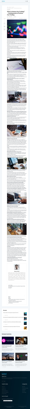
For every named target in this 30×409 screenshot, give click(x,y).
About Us (3, 386)
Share (4, 18)
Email (9, 297)
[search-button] (25, 1)
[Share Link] (4, 23)
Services (23, 390)
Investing (8, 9)
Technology (24, 392)
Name (9, 296)
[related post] (8, 340)
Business (23, 386)
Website (9, 298)
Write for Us (4, 389)
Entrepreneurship (25, 388)
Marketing (24, 389)
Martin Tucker (16, 271)
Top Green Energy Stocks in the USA (12, 258)
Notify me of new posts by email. (14, 302)
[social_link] (2, 381)
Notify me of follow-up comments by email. (15, 301)
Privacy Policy (4, 393)
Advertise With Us (5, 390)
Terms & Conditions (5, 392)
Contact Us (4, 388)
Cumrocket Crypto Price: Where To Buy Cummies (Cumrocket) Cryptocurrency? (7, 346)
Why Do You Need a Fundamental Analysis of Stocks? (15, 259)
